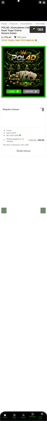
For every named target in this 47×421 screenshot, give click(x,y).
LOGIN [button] (11, 91)
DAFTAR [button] (29, 91)
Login (14, 418)
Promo (5, 418)
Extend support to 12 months (25, 140)
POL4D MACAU (26, 24)
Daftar (23, 418)
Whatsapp (32, 417)
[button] (4, 210)
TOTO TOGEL (40, 24)
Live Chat (40, 417)
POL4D (4, 24)
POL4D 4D (13, 24)
